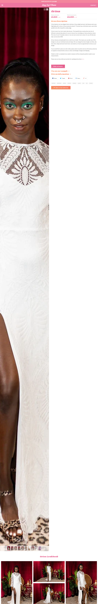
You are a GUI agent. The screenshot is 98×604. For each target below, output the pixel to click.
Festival (69, 83)
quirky (79, 83)
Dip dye (64, 83)
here (83, 59)
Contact (93, 5)
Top (86, 83)
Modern (74, 83)
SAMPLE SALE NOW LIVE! (49, 1)
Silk (83, 83)
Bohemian (59, 83)
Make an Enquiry (58, 66)
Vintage (90, 83)
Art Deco (53, 83)
